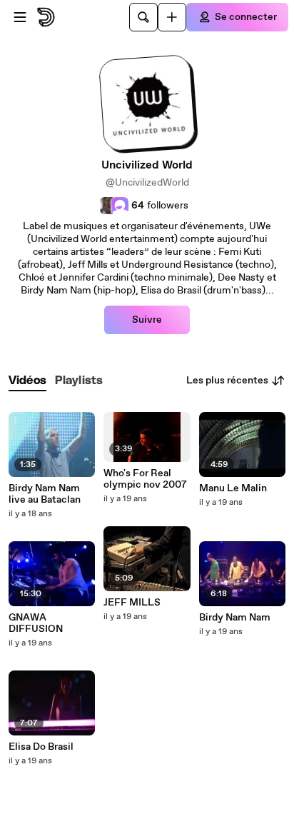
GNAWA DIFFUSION (36, 623)
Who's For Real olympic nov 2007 (145, 479)
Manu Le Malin (233, 488)
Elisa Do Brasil (41, 747)
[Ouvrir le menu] (20, 17)
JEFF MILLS (132, 602)
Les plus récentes (227, 380)
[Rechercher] (143, 17)
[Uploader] (172, 17)
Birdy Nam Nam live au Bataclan (45, 494)
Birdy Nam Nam (234, 617)
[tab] (27, 381)
